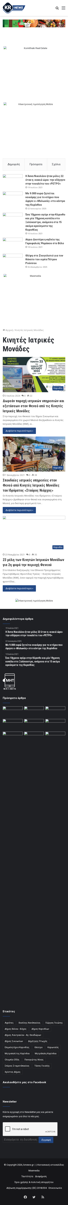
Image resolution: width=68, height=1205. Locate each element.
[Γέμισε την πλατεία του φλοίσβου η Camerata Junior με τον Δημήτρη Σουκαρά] (13, 712)
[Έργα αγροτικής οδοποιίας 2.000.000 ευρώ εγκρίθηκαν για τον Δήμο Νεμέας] (34, 867)
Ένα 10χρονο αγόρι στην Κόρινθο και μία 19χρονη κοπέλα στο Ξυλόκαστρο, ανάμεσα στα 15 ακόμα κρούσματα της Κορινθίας (45, 222)
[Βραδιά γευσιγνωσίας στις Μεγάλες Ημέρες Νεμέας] (55, 724)
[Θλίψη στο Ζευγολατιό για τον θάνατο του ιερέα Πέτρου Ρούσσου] (13, 260)
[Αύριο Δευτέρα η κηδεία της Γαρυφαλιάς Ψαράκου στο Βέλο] (13, 244)
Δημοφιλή (14, 164)
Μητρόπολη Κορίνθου (46, 1053)
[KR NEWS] (14, 8)
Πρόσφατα (35, 164)
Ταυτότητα (27, 1176)
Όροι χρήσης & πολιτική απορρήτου (34, 1182)
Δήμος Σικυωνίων (14, 1041)
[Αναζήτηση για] (57, 9)
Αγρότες (9, 1023)
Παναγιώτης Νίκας (34, 1059)
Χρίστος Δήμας (12, 1072)
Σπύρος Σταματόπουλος (17, 1066)
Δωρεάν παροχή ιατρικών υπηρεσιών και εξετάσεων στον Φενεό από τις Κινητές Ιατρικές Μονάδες (33, 406)
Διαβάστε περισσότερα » (19, 430)
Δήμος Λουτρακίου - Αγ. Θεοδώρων (23, 1035)
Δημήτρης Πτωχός (37, 1041)
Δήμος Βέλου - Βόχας (15, 1029)
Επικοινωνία (55, 1188)
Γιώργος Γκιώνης (54, 1023)
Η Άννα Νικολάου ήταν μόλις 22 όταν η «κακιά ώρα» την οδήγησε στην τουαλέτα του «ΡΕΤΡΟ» (45, 180)
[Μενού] (63, 9)
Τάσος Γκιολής (42, 1066)
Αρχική (9, 330)
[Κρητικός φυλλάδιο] (34, 23)
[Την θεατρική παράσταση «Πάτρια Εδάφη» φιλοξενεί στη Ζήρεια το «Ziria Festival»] (13, 737)
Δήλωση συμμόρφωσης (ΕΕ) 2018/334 (26, 1188)
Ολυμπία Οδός (12, 1059)
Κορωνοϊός (53, 1047)
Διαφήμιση (41, 1176)
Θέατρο (38, 1047)
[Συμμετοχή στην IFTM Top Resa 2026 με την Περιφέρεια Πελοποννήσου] (55, 712)
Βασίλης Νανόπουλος (29, 1023)
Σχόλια (56, 164)
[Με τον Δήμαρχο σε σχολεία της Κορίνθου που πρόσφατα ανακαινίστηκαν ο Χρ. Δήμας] (34, 712)
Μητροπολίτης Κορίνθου (17, 1053)
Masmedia (34, 1170)
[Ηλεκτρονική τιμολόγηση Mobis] (34, 601)
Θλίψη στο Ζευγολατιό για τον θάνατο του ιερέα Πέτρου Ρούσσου (44, 259)
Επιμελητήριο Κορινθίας (17, 1047)
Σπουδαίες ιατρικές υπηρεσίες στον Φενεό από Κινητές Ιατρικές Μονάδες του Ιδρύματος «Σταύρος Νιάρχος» (31, 485)
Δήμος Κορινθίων (40, 1029)
